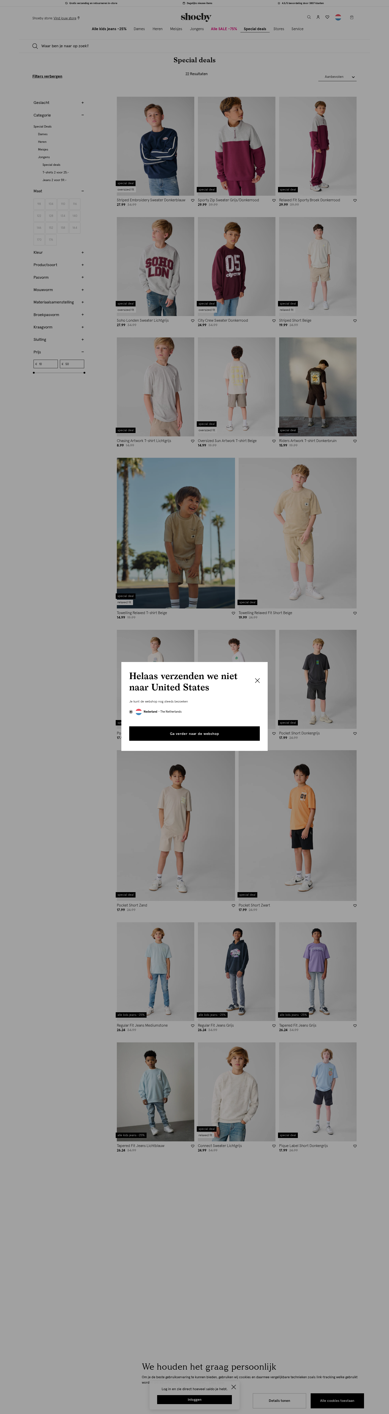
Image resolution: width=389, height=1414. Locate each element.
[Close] (257, 681)
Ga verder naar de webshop (194, 734)
